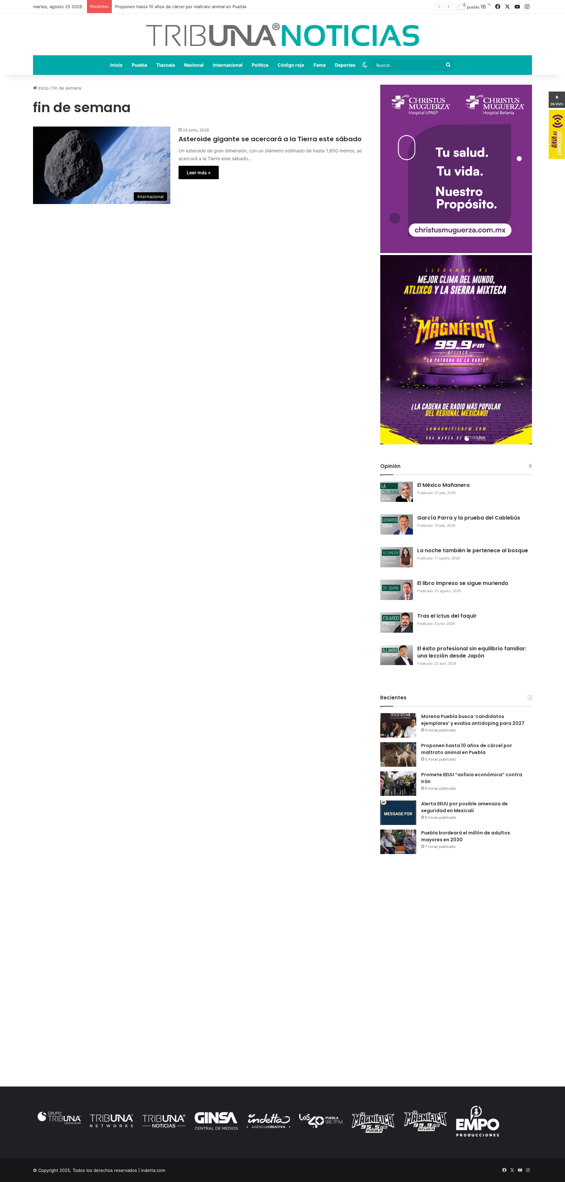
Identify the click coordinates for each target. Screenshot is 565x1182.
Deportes (345, 65)
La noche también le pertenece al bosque (472, 550)
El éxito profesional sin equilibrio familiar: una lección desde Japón (471, 652)
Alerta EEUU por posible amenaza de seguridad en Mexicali (464, 807)
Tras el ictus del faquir (447, 615)
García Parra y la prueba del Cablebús (468, 517)
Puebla (139, 65)
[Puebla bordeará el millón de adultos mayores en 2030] (398, 842)
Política (260, 65)
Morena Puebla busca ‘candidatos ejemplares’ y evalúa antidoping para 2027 (472, 720)
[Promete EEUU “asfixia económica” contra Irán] (398, 783)
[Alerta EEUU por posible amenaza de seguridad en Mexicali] (398, 812)
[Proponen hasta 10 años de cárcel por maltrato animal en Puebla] (398, 754)
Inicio (116, 65)
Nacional (194, 65)
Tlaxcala (165, 65)
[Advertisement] (456, 916)
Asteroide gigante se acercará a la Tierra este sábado (270, 139)
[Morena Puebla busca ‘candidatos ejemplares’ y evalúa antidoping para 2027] (398, 725)
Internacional (228, 65)
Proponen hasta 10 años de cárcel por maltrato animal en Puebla (466, 749)
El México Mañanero (443, 485)
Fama (320, 65)
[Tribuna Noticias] (282, 34)
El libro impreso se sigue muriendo (462, 583)
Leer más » (199, 172)
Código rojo (291, 65)
